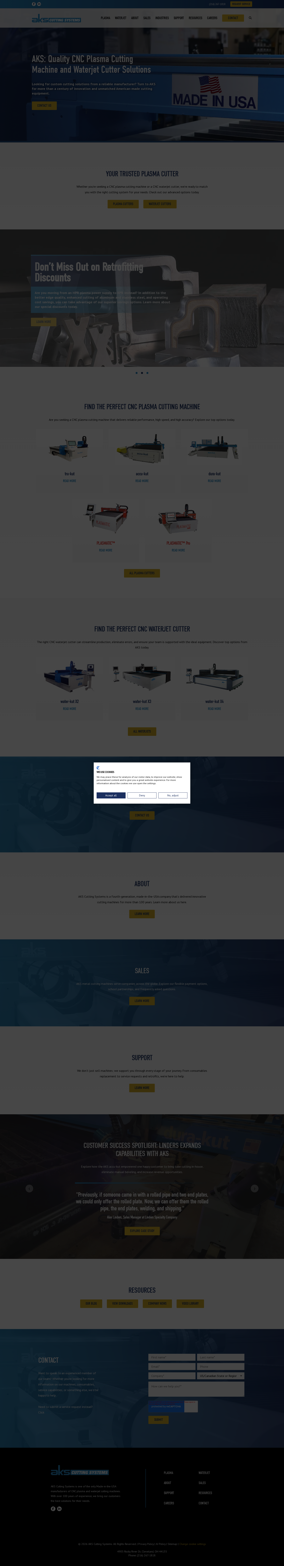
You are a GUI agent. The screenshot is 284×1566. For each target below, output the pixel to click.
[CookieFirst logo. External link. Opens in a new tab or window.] (98, 768)
